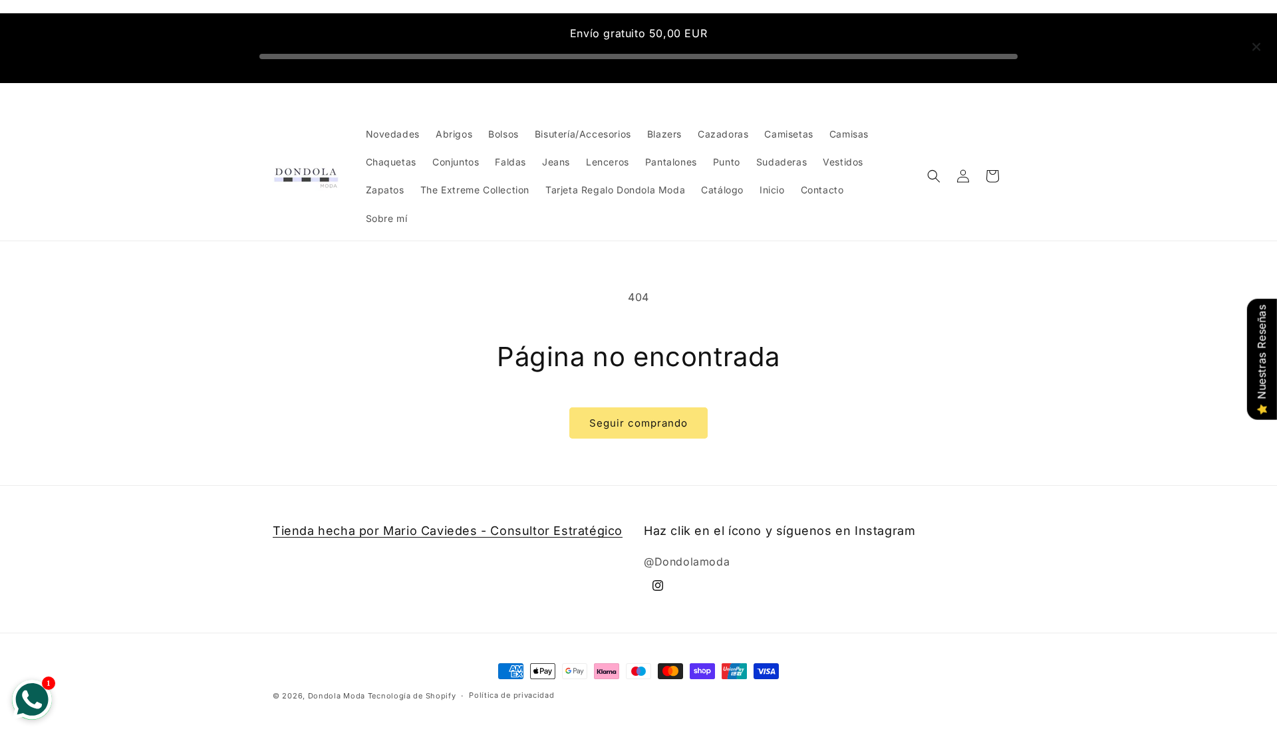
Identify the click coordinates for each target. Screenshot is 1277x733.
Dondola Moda (336, 695)
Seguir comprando (638, 423)
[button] (933, 176)
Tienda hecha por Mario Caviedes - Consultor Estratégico (448, 531)
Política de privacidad (511, 695)
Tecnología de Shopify (412, 695)
